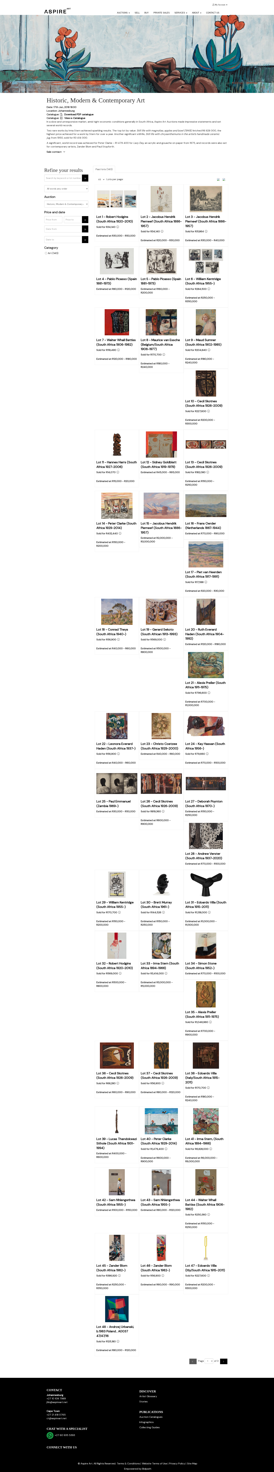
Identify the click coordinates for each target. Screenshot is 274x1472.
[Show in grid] (225, 179)
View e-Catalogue (74, 118)
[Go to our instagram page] (69, 1452)
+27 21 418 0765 (56, 1414)
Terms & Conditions (128, 1463)
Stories (143, 1401)
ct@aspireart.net (57, 1418)
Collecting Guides (149, 1427)
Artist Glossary (148, 1396)
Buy (146, 13)
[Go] (85, 178)
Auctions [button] (122, 13)
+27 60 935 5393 (64, 1435)
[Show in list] (219, 179)
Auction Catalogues (151, 1417)
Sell (137, 13)
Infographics (146, 1422)
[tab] (137, 152)
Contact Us (212, 13)
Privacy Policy (177, 1463)
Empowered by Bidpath (137, 1468)
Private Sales (161, 13)
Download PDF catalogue (79, 114)
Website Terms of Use (154, 1463)
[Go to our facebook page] (50, 1452)
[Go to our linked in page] (56, 1452)
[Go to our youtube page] (63, 1452)
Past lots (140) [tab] (104, 169)
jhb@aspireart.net (57, 1402)
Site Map (192, 1463)
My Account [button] (220, 4)
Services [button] (180, 13)
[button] (226, 11)
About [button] (196, 13)
